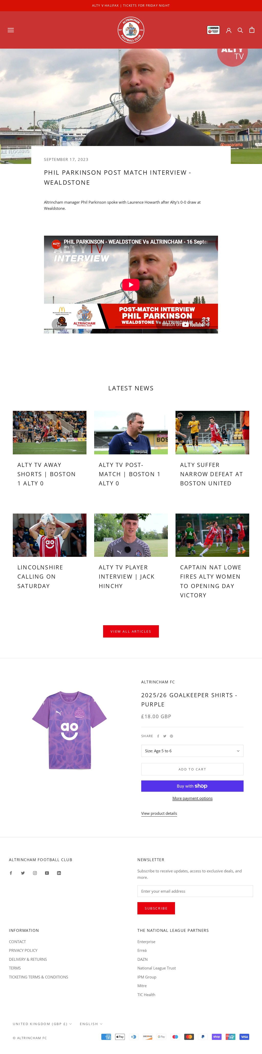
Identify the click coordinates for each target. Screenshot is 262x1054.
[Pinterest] (171, 736)
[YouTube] (47, 872)
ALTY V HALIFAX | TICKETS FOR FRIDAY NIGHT (131, 5)
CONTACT (17, 941)
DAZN (142, 959)
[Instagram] (35, 872)
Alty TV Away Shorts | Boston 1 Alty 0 (46, 474)
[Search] (240, 30)
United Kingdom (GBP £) (40, 1023)
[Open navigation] (11, 30)
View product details (159, 813)
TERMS (15, 967)
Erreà (142, 950)
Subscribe (156, 908)
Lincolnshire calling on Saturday (40, 576)
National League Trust (156, 967)
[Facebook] (158, 736)
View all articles (131, 631)
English (89, 1023)
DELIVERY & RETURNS (28, 959)
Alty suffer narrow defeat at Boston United (211, 474)
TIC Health (146, 994)
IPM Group (146, 976)
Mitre (142, 985)
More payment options (192, 798)
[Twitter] (164, 736)
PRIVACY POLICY (23, 950)
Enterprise (146, 941)
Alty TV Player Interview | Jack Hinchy (127, 576)
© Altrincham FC (30, 1038)
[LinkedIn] (59, 872)
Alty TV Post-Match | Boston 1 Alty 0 (130, 474)
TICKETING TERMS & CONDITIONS (38, 976)
